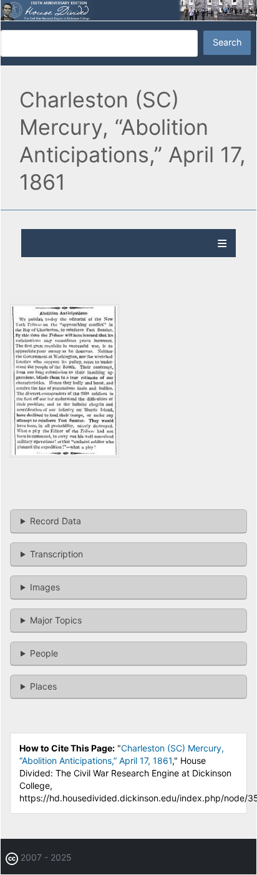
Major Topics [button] (56, 620)
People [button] (44, 653)
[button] (64, 454)
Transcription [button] (56, 554)
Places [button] (43, 686)
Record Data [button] (55, 521)
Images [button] (45, 587)
